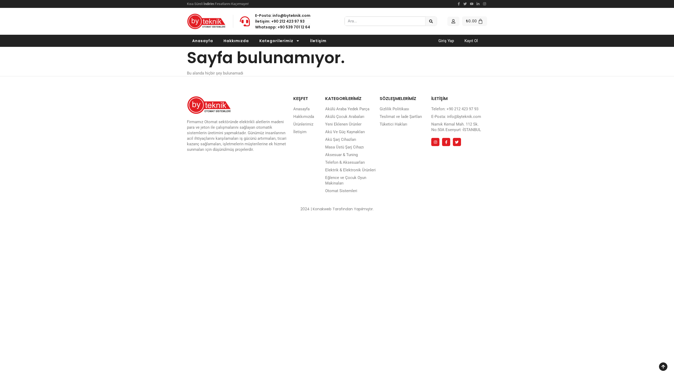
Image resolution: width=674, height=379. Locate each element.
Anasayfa (202, 40)
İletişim (318, 40)
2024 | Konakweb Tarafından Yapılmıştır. (337, 209)
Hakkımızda (236, 40)
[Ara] (431, 21)
